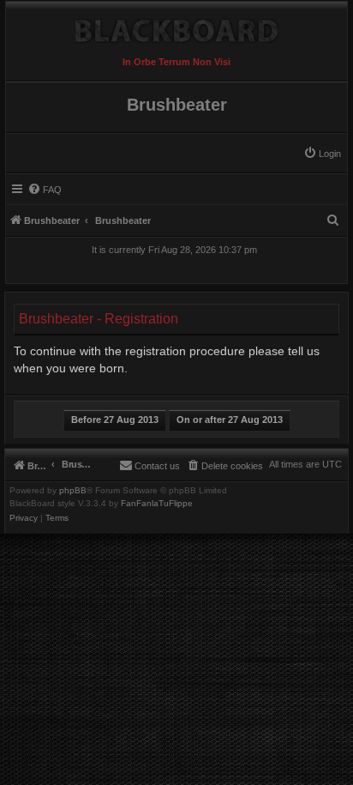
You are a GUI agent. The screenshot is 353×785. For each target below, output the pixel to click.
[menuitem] (322, 153)
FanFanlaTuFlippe (157, 503)
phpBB (73, 490)
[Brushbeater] (176, 26)
